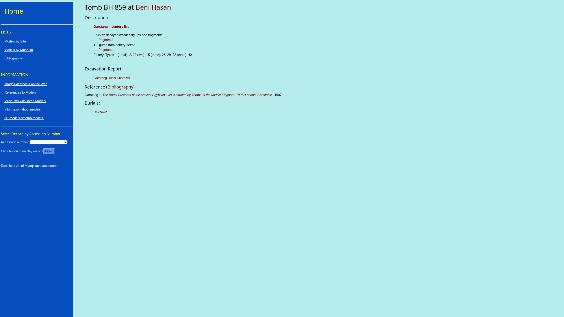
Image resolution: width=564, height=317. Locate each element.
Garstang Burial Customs (111, 78)
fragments (106, 40)
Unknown (100, 112)
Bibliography (120, 87)
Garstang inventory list (111, 26)
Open (49, 151)
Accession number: (15, 142)
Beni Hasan (153, 7)
